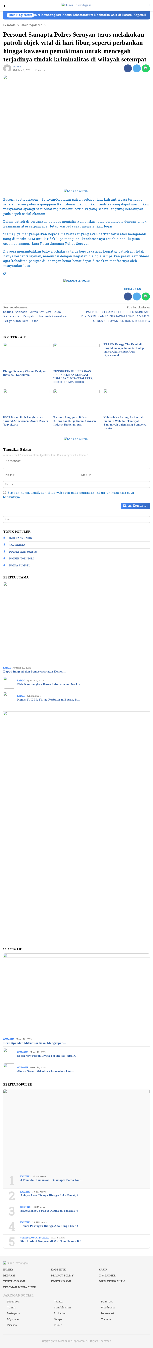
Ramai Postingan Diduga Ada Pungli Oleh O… (51, 1225)
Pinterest (107, 1301)
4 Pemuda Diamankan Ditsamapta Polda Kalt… (51, 1180)
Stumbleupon (62, 1307)
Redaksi (9, 1275)
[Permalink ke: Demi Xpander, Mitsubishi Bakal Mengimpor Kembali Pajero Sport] (76, 994)
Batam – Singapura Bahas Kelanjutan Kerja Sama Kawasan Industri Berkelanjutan (74, 421)
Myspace (13, 1319)
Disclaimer (107, 1275)
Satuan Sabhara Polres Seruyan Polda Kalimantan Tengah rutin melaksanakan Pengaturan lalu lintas (35, 314)
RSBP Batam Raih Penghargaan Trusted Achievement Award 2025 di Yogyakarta (25, 421)
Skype (58, 1319)
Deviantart (107, 1313)
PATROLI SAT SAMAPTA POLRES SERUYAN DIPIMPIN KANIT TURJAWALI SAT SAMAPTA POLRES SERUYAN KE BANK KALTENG (115, 314)
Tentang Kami (14, 1281)
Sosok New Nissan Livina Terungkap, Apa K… (47, 1055)
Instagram (13, 1313)
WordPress (108, 1307)
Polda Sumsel (19, 565)
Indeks (8, 1269)
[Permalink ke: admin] (7, 68)
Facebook (13, 1301)
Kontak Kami (61, 1281)
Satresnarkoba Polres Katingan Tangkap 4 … (50, 1210)
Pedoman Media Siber (19, 1287)
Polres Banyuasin (23, 551)
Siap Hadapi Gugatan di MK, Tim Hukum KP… (52, 1241)
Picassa (12, 1325)
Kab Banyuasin (20, 538)
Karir (103, 1269)
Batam (7, 668)
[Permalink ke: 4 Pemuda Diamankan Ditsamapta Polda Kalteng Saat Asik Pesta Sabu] (76, 1130)
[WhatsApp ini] (146, 68)
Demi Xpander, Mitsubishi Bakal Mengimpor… (34, 1043)
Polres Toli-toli (21, 558)
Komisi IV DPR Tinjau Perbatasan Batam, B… (48, 699)
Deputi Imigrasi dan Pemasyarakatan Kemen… (34, 671)
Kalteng (25, 1176)
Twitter (59, 1301)
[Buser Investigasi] (76, 5)
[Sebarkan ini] (128, 68)
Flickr (58, 1325)
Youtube (106, 1319)
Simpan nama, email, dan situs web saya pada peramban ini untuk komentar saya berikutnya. (68, 495)
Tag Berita (17, 544)
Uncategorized (40, 1238)
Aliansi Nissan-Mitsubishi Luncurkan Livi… (45, 1071)
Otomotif (8, 1039)
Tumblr (12, 1307)
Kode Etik (58, 1269)
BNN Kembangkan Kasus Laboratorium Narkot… (50, 684)
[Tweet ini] (137, 68)
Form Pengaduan (112, 1281)
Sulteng (25, 1238)
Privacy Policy (62, 1275)
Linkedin (60, 1313)
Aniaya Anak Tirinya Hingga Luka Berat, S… (50, 1195)
